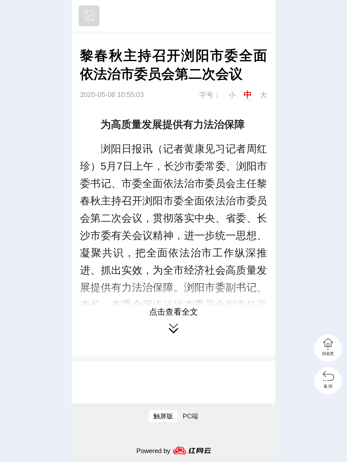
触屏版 (163, 416)
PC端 (190, 416)
